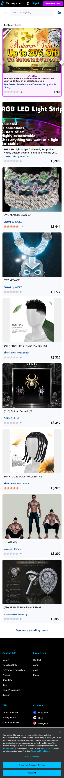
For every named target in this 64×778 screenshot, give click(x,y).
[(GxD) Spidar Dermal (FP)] (32, 385)
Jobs (35, 670)
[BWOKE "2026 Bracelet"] (32, 189)
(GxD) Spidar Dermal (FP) (19, 411)
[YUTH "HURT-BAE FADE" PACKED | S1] (32, 320)
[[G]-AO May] (32, 516)
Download (7, 680)
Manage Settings (32, 757)
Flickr (40, 718)
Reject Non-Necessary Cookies (32, 765)
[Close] (60, 731)
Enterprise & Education (13, 670)
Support (6, 695)
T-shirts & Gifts (9, 665)
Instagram (43, 723)
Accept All (32, 773)
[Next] (61, 62)
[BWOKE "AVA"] (32, 254)
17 (21, 226)
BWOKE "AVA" (12, 280)
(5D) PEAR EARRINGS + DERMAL (22, 607)
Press (36, 675)
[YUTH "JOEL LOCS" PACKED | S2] (32, 451)
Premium (6, 675)
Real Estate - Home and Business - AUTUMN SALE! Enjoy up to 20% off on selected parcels (29, 79)
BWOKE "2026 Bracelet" (18, 214)
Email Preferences (11, 690)
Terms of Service (10, 712)
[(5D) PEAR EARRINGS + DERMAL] (32, 582)
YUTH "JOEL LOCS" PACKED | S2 (23, 476)
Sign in (36, 3)
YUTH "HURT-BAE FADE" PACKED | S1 (25, 345)
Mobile (5, 660)
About (36, 665)
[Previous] (2, 62)
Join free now (53, 3)
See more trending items (32, 630)
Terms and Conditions (40, 751)
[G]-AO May (10, 542)
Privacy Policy (9, 717)
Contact (37, 660)
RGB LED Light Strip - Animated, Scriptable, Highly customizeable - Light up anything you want (30, 152)
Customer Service (10, 722)
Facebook (43, 712)
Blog (4, 685)
